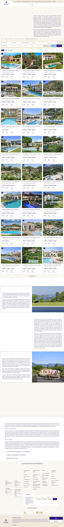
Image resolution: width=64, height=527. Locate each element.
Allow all (56, 518)
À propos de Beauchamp (53, 471)
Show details (14, 525)
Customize (55, 521)
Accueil (2, 38)
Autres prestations (46, 45)
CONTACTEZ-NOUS (59, 1)
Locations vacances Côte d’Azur (19, 38)
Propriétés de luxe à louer (36, 471)
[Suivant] (41, 60)
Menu (30, 5)
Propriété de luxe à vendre (27, 471)
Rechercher (59, 45)
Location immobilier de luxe (8, 38)
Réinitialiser (53, 45)
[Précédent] (23, 60)
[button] (32, 5)
